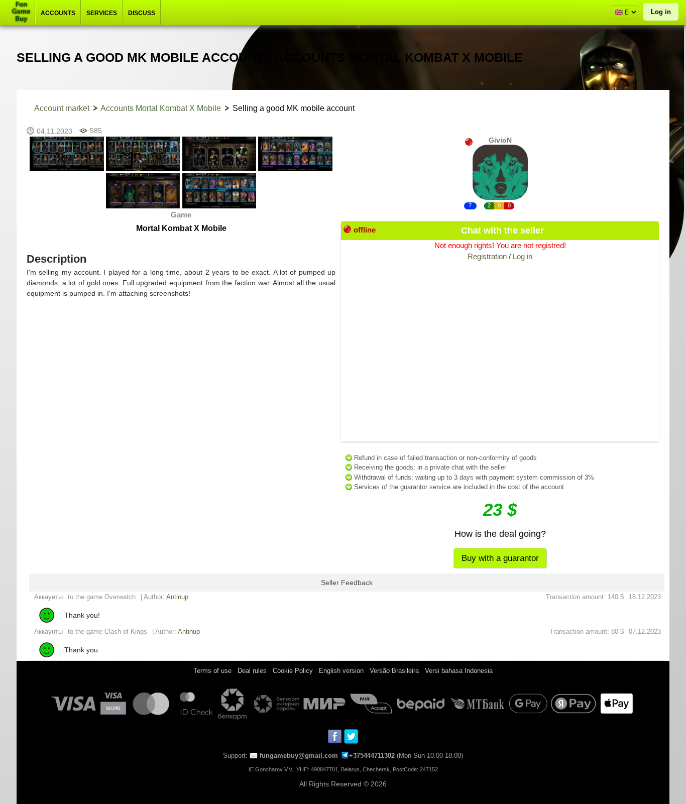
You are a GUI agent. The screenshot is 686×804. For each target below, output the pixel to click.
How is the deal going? (500, 534)
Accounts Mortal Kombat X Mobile (160, 108)
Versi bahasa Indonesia (459, 670)
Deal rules (252, 670)
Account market (61, 108)
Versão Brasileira (394, 670)
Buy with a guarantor (500, 558)
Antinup (177, 597)
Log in (661, 12)
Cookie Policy (293, 670)
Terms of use (212, 670)
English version (341, 670)
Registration (487, 256)
